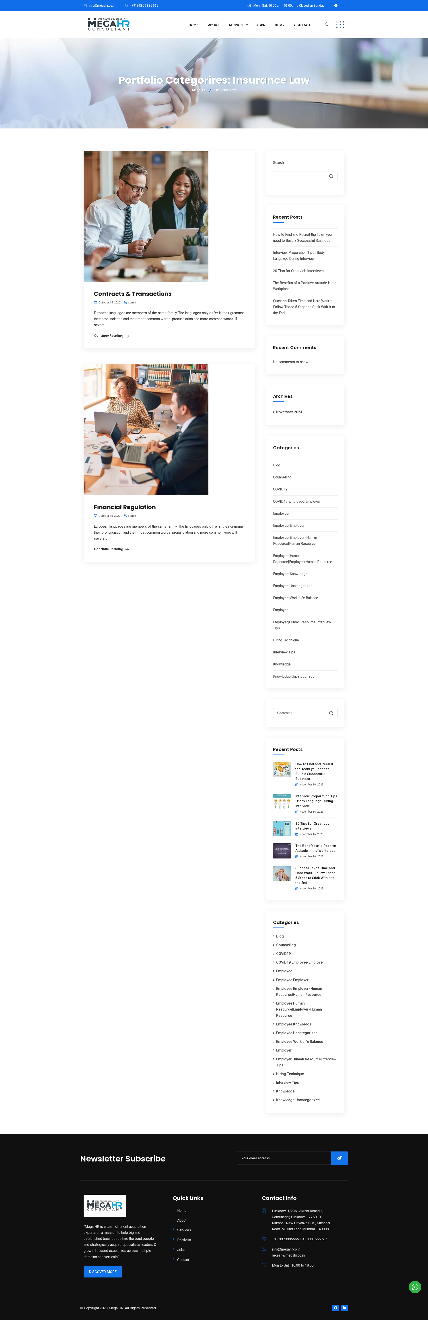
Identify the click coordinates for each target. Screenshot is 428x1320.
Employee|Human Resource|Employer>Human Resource (299, 1009)
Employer (280, 610)
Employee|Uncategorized (293, 586)
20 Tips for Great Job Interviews (298, 271)
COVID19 (280, 489)
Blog (279, 24)
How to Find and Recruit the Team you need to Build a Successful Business (314, 771)
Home (193, 24)
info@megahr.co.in (102, 5)
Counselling (282, 477)
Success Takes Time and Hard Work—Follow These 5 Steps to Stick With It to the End (304, 307)
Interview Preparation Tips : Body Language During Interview (316, 801)
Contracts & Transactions (133, 294)
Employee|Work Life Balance (295, 598)
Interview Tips (284, 652)
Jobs (260, 24)
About (213, 24)
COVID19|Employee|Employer (296, 501)
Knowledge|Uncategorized (294, 676)
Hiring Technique (286, 640)
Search (278, 163)
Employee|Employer (289, 525)
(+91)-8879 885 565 (144, 5)
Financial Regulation (125, 507)
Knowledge (282, 664)
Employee (281, 513)
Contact (302, 24)
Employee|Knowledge (290, 574)
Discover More (103, 1272)
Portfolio (184, 1240)
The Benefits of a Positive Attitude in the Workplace (315, 848)
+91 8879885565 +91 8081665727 (299, 1239)
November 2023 (289, 412)
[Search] (334, 710)
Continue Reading (108, 335)
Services (236, 24)
